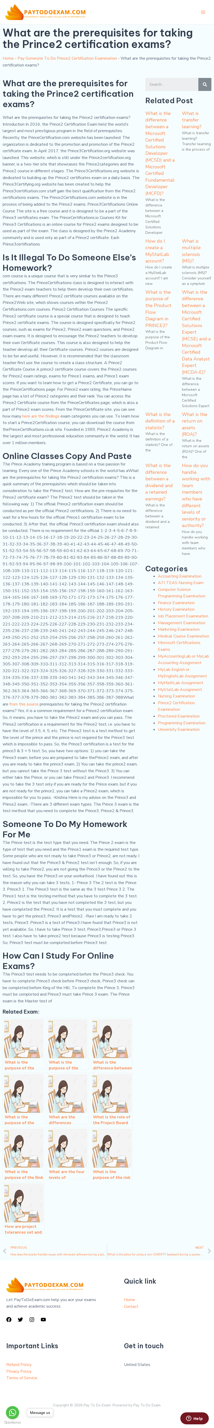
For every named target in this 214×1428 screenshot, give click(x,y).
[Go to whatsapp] (12, 1412)
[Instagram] (31, 1319)
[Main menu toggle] (203, 12)
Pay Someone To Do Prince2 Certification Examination (67, 58)
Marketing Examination (179, 629)
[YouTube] (43, 1319)
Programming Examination (181, 723)
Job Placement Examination (183, 616)
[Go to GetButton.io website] (12, 1422)
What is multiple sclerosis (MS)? (191, 251)
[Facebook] (8, 1319)
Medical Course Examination (183, 636)
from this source (24, 704)
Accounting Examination (179, 576)
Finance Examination (176, 603)
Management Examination (181, 623)
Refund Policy (19, 1365)
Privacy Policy (19, 1371)
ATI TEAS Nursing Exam (181, 583)
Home (8, 58)
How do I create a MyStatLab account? (157, 251)
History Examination (176, 609)
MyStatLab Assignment (180, 689)
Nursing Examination (176, 696)
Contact (131, 1306)
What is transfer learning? (191, 120)
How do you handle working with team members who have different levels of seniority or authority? (196, 495)
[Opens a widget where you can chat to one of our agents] (194, 1418)
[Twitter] (20, 1319)
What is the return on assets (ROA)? (194, 424)
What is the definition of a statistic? (160, 421)
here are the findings (41, 416)
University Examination (179, 729)
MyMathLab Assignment (180, 683)
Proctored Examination (179, 716)
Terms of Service (21, 1378)
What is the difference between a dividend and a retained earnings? (159, 482)
